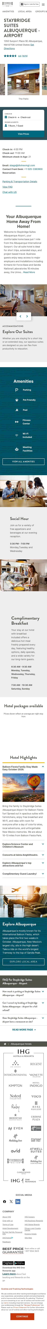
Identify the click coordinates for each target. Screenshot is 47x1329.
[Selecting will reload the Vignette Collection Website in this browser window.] (36, 1074)
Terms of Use (8, 1224)
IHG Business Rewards (34, 1221)
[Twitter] (11, 1201)
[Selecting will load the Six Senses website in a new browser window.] (15, 1063)
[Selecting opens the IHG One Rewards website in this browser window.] (23, 1180)
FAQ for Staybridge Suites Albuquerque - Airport (17, 981)
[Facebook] (5, 1201)
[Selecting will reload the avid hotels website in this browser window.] (15, 1150)
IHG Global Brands (32, 1224)
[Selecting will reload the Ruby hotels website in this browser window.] (15, 1106)
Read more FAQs (22, 1029)
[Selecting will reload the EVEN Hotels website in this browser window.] (15, 1128)
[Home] (5, 1044)
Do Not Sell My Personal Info (12, 1233)
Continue (22, 1316)
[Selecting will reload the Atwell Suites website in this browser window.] (36, 1150)
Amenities (8, 11)
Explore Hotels (30, 1234)
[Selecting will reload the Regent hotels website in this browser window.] (36, 1063)
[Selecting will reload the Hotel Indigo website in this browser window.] (36, 1085)
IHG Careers (30, 1217)
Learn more (9, 1273)
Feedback (7, 1242)
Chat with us (8, 1221)
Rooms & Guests (11, 122)
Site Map (28, 1238)
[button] (43, 4)
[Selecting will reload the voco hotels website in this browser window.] (36, 1095)
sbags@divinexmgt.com (22, 165)
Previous (20, 316)
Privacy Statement (20, 1307)
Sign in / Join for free (31, 4)
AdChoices (7, 1238)
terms (6, 1302)
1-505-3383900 (34, 169)
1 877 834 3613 (32, 1251)
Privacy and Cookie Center (33, 1229)
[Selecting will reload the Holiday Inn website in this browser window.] (15, 1139)
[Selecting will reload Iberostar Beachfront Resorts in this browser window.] (15, 1117)
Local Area (25, 11)
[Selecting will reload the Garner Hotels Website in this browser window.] (36, 1139)
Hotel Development (10, 1228)
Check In (8, 114)
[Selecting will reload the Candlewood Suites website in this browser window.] (23, 1171)
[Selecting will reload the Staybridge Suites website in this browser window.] (15, 1160)
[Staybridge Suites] (8, 4)
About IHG (7, 1217)
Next (27, 316)
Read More (29, 272)
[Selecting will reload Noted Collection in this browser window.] (15, 1095)
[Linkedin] (17, 1201)
